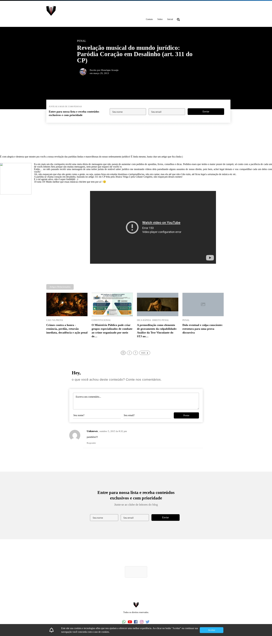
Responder (91, 443)
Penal (186, 320)
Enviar (206, 111)
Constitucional (101, 320)
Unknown (92, 431)
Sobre (160, 19)
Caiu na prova (54, 320)
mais (143, 353)
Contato (149, 19)
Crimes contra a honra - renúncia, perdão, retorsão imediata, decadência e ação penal (67, 328)
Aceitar (211, 630)
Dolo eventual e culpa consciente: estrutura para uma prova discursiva (202, 328)
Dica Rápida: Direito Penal (153, 320)
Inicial (170, 19)
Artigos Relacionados (60, 287)
